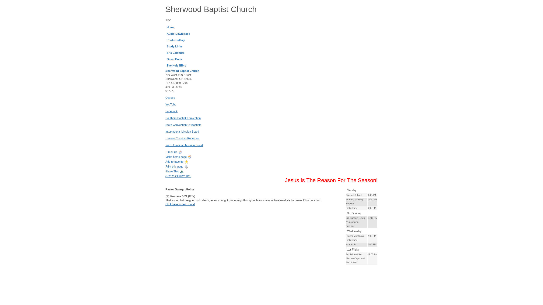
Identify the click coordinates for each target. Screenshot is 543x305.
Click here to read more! (180, 204)
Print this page (174, 166)
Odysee (170, 97)
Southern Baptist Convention (183, 118)
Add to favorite (174, 161)
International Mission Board (182, 131)
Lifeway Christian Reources (182, 138)
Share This (172, 171)
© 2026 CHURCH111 (178, 176)
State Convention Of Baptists (183, 124)
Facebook (171, 111)
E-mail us (171, 152)
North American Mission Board (184, 145)
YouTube (170, 104)
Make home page (176, 156)
